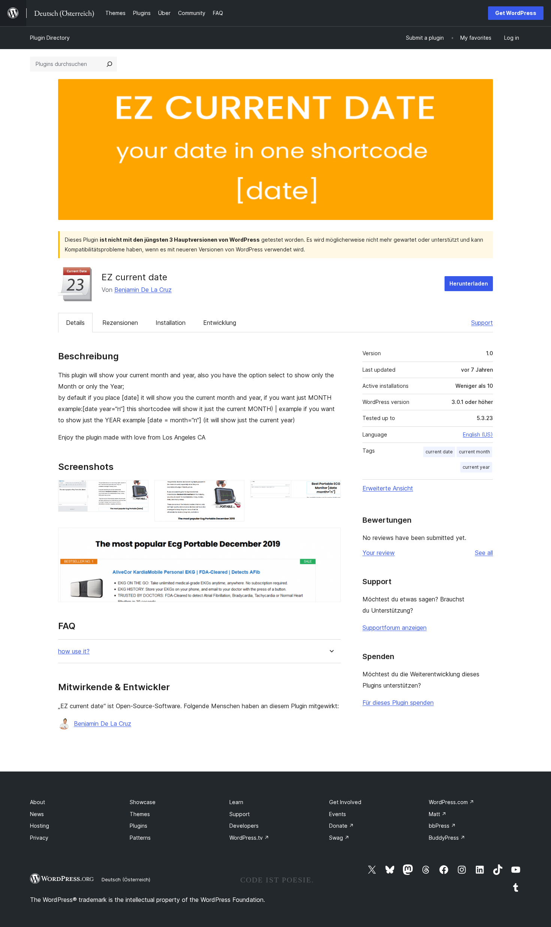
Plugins (138, 825)
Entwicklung (219, 322)
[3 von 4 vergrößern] (330, 490)
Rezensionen (120, 322)
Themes (140, 814)
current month (474, 452)
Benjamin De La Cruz (143, 289)
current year (476, 467)
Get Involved (345, 802)
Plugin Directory (50, 37)
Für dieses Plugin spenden (398, 702)
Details (75, 322)
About (37, 802)
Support (482, 322)
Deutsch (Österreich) (126, 879)
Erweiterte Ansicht (387, 488)
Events (337, 814)
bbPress (442, 825)
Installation (171, 322)
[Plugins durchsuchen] (109, 64)
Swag (339, 837)
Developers (244, 825)
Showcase (143, 802)
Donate (341, 825)
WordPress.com (451, 802)
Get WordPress (515, 13)
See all (484, 552)
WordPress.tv (249, 837)
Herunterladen (468, 283)
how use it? (74, 651)
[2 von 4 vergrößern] (234, 490)
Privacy (39, 837)
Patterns (140, 837)
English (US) (478, 434)
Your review (378, 552)
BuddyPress (447, 837)
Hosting (39, 825)
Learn (236, 802)
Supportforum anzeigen (394, 627)
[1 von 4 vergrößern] (138, 490)
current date (439, 452)
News (37, 814)
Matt (437, 814)
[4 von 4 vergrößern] (330, 537)
